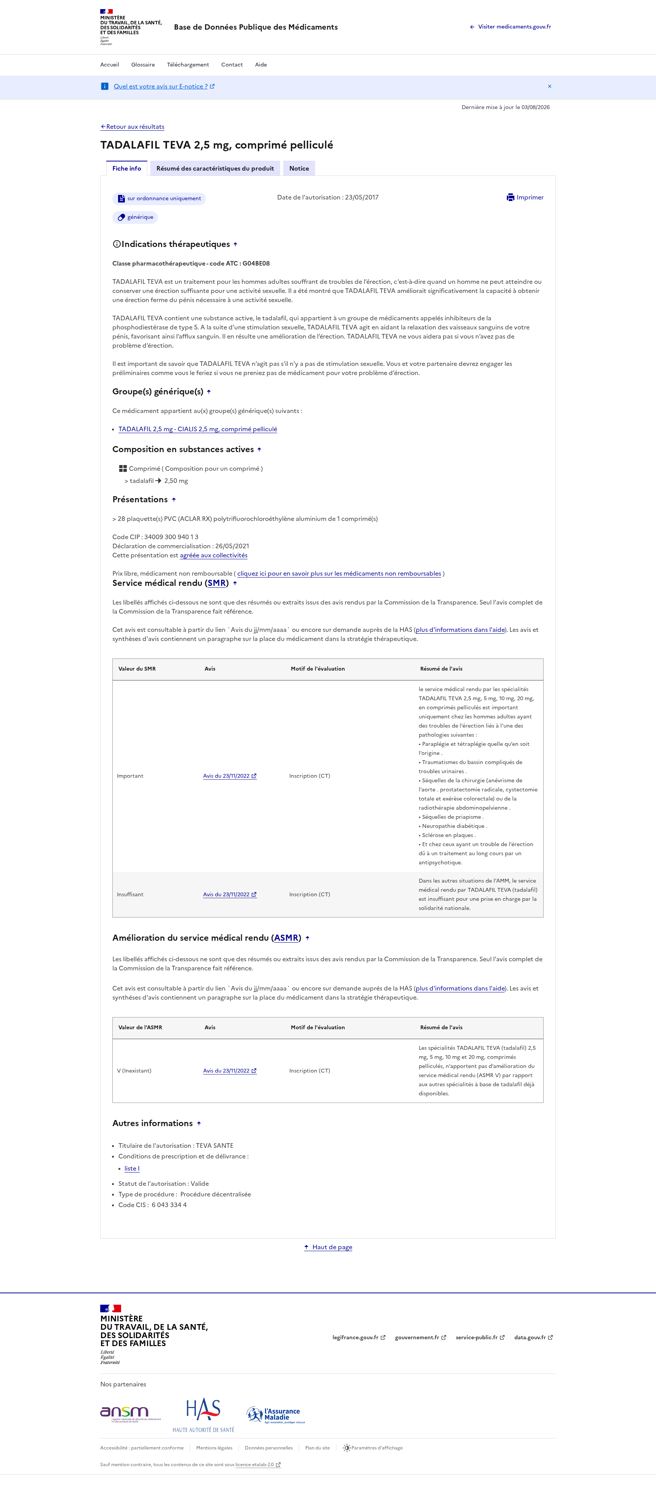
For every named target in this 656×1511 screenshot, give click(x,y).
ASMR (286, 938)
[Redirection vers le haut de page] (237, 244)
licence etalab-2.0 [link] (254, 1464)
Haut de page (332, 1247)
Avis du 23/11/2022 (226, 776)
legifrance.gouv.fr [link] (355, 1338)
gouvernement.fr (417, 1338)
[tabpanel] (328, 706)
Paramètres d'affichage (377, 1448)
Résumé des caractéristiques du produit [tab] (215, 168)
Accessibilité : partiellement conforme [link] (142, 1448)
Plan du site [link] (317, 1448)
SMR (217, 583)
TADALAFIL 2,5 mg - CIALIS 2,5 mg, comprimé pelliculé (197, 429)
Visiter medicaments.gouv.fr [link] (514, 27)
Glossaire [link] (143, 65)
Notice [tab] (299, 168)
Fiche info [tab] (126, 168)
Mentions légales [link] (214, 1448)
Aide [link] (261, 65)
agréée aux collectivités (214, 555)
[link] (256, 27)
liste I (132, 1168)
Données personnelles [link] (269, 1448)
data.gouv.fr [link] (530, 1338)
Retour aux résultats (135, 126)
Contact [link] (232, 65)
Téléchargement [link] (188, 65)
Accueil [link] (109, 65)
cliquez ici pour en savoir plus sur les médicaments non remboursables (339, 573)
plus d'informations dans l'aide (460, 629)
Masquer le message (550, 86)
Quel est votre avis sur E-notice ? (161, 86)
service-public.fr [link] (477, 1338)
